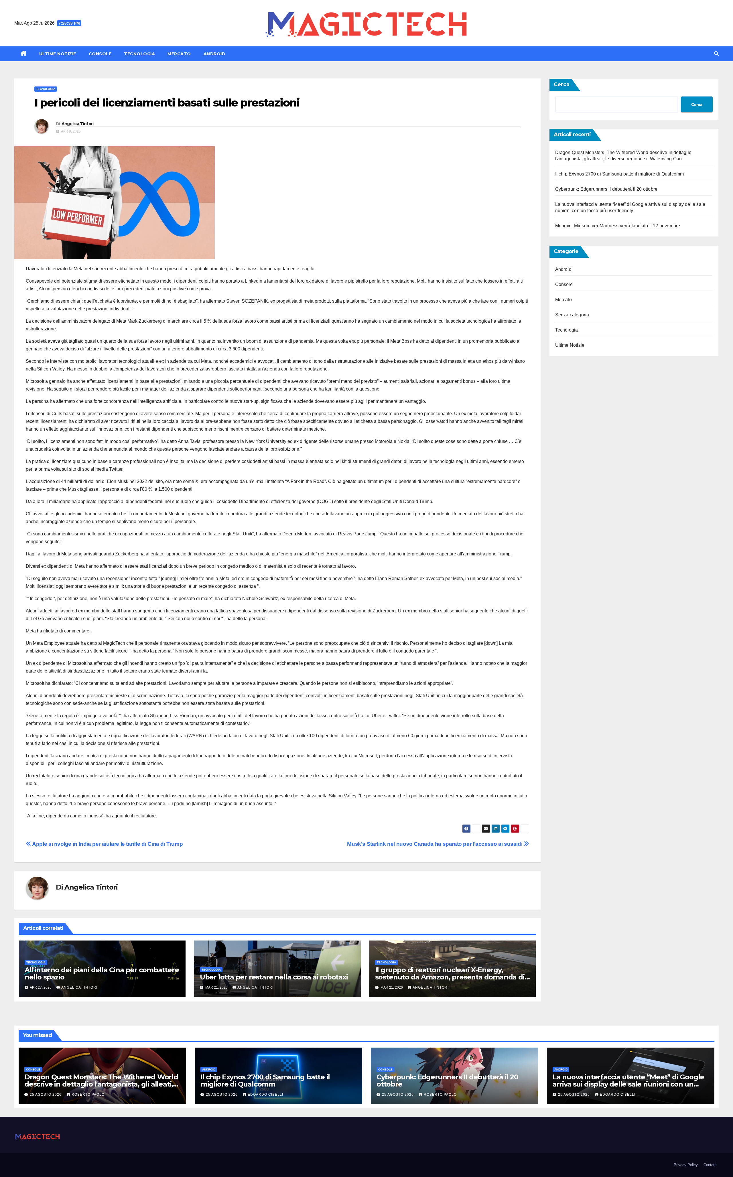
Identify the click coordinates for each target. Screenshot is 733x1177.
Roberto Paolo (88, 1095)
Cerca (562, 84)
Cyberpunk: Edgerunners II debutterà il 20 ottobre (606, 189)
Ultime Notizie (57, 53)
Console (100, 53)
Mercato (179, 53)
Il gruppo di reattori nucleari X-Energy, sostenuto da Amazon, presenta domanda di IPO (450, 977)
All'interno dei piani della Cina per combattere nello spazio (102, 973)
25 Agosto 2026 (46, 1095)
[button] (716, 53)
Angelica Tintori (78, 123)
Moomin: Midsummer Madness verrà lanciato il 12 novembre (617, 225)
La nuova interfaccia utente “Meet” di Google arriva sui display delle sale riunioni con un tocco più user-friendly (628, 1084)
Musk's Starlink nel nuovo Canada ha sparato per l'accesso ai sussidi (435, 844)
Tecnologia (139, 53)
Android (215, 53)
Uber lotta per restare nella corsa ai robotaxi (274, 977)
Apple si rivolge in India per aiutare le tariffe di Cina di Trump (107, 844)
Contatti (710, 1165)
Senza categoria (572, 314)
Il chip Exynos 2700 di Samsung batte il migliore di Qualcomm (619, 173)
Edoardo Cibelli (265, 1095)
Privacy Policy (686, 1165)
